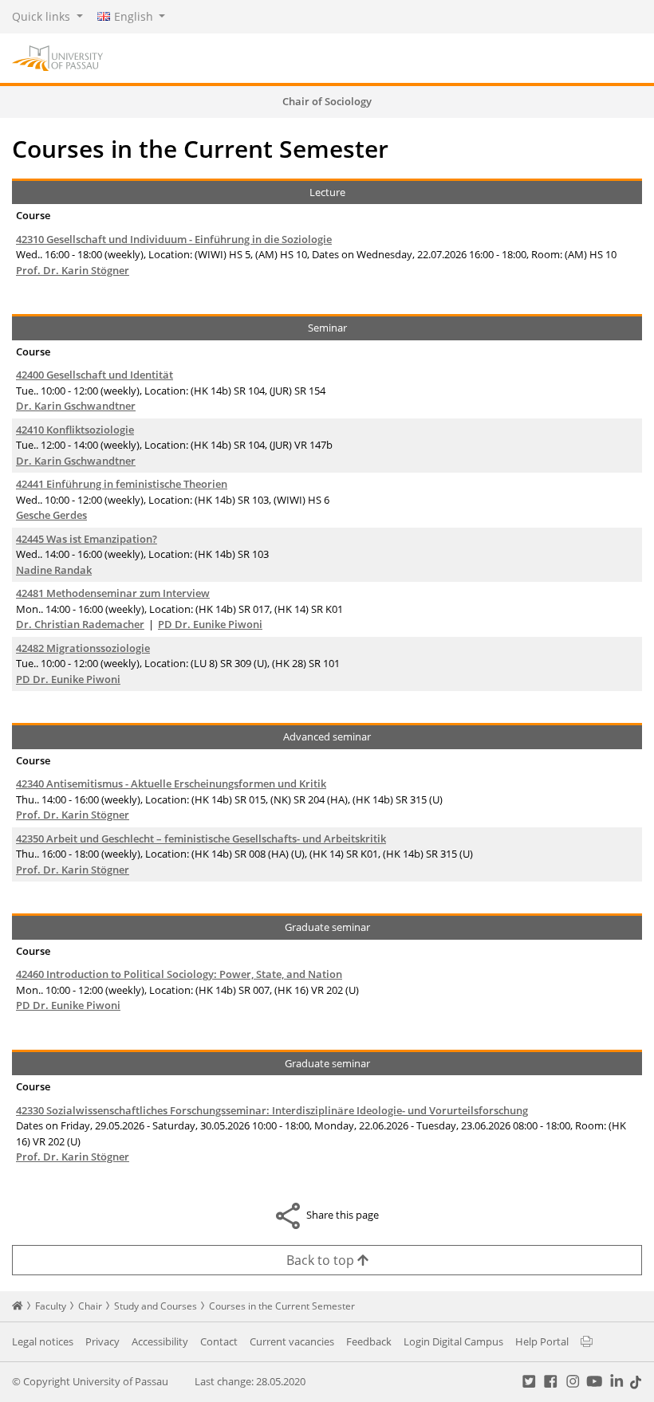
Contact (219, 1341)
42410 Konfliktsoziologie (75, 429)
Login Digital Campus (453, 1341)
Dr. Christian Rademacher (80, 624)
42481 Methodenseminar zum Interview (113, 593)
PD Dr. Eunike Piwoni (210, 624)
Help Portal (542, 1341)
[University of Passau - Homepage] (57, 56)
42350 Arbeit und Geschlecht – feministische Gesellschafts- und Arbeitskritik (201, 838)
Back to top (321, 1260)
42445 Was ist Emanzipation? (86, 539)
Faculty (50, 1306)
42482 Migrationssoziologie (83, 648)
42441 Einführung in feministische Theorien (121, 484)
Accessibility (160, 1341)
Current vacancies (292, 1341)
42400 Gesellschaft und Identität (94, 374)
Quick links (42, 16)
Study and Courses (155, 1306)
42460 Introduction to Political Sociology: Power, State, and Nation (179, 974)
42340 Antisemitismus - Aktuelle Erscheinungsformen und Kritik (171, 783)
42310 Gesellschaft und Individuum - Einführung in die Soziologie (174, 239)
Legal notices (42, 1341)
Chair (90, 1306)
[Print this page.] (587, 1341)
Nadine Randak (54, 570)
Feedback (369, 1341)
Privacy (102, 1341)
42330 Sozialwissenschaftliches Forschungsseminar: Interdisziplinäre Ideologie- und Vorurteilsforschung (272, 1110)
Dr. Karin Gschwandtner (76, 406)
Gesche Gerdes (51, 515)
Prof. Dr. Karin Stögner (72, 270)
